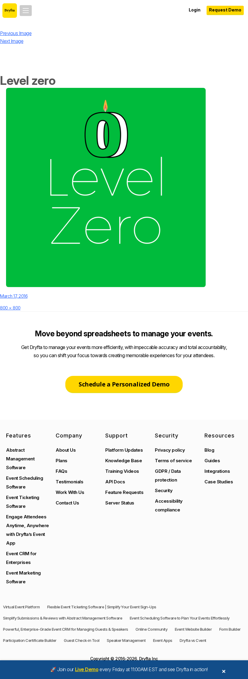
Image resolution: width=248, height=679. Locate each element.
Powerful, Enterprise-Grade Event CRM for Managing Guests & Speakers (65, 629)
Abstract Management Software (20, 458)
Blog (209, 450)
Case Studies (218, 482)
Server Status (119, 503)
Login (195, 9)
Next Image (11, 41)
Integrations (217, 471)
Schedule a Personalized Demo (124, 384)
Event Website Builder (193, 629)
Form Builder (230, 629)
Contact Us (67, 503)
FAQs (61, 471)
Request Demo (225, 9)
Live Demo (87, 669)
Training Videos (122, 471)
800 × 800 (10, 308)
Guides (212, 460)
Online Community (151, 629)
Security (163, 490)
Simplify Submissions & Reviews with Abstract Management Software (62, 618)
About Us (66, 450)
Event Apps (162, 640)
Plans (61, 460)
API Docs (115, 482)
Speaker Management (126, 640)
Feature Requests (124, 492)
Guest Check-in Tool (82, 640)
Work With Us (70, 492)
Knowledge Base (123, 460)
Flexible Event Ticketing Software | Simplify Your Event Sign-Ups (101, 606)
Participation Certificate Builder (30, 640)
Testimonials (69, 482)
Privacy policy (170, 450)
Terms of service (173, 460)
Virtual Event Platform (21, 606)
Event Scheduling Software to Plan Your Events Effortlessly (180, 618)
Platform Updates (124, 450)
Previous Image (15, 33)
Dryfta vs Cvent (193, 640)
